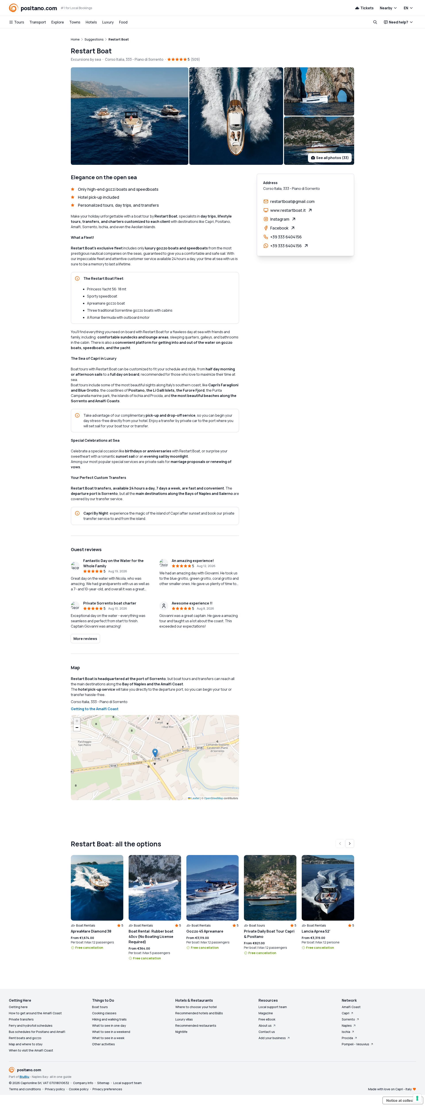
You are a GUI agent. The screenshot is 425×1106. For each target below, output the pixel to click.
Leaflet (195, 798)
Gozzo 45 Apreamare (204, 931)
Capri (345, 1013)
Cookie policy (79, 1089)
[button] (155, 753)
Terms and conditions (25, 1089)
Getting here (18, 1007)
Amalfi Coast (351, 1007)
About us (265, 1025)
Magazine (266, 1013)
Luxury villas (184, 1019)
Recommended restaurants (195, 1025)
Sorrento (348, 1019)
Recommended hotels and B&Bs (199, 1013)
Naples (347, 1025)
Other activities (103, 1044)
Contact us (267, 1032)
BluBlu (24, 1077)
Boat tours (100, 1007)
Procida (347, 1038)
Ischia (346, 1032)
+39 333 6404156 (286, 236)
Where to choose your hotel (196, 1007)
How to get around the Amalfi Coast (35, 1013)
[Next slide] (349, 843)
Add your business (272, 1038)
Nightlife (181, 1032)
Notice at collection (402, 1100)
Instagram (279, 219)
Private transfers (21, 1019)
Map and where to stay (25, 1044)
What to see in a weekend (111, 1032)
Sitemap (103, 1083)
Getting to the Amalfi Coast (94, 708)
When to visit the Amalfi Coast (31, 1050)
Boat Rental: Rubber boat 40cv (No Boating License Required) (151, 936)
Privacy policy (55, 1089)
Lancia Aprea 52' (316, 931)
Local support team (273, 1007)
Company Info (83, 1083)
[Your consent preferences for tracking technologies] (417, 1098)
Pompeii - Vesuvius (355, 1044)
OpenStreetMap (213, 798)
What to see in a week (108, 1038)
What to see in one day (109, 1025)
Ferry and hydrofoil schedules (30, 1025)
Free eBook (267, 1019)
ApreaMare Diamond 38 (91, 931)
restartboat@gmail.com (292, 201)
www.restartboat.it (288, 210)
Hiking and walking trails (109, 1019)
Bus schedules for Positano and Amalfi (37, 1032)
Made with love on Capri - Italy (390, 1089)
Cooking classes (104, 1013)
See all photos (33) (332, 157)
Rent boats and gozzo (25, 1038)
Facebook (279, 228)
